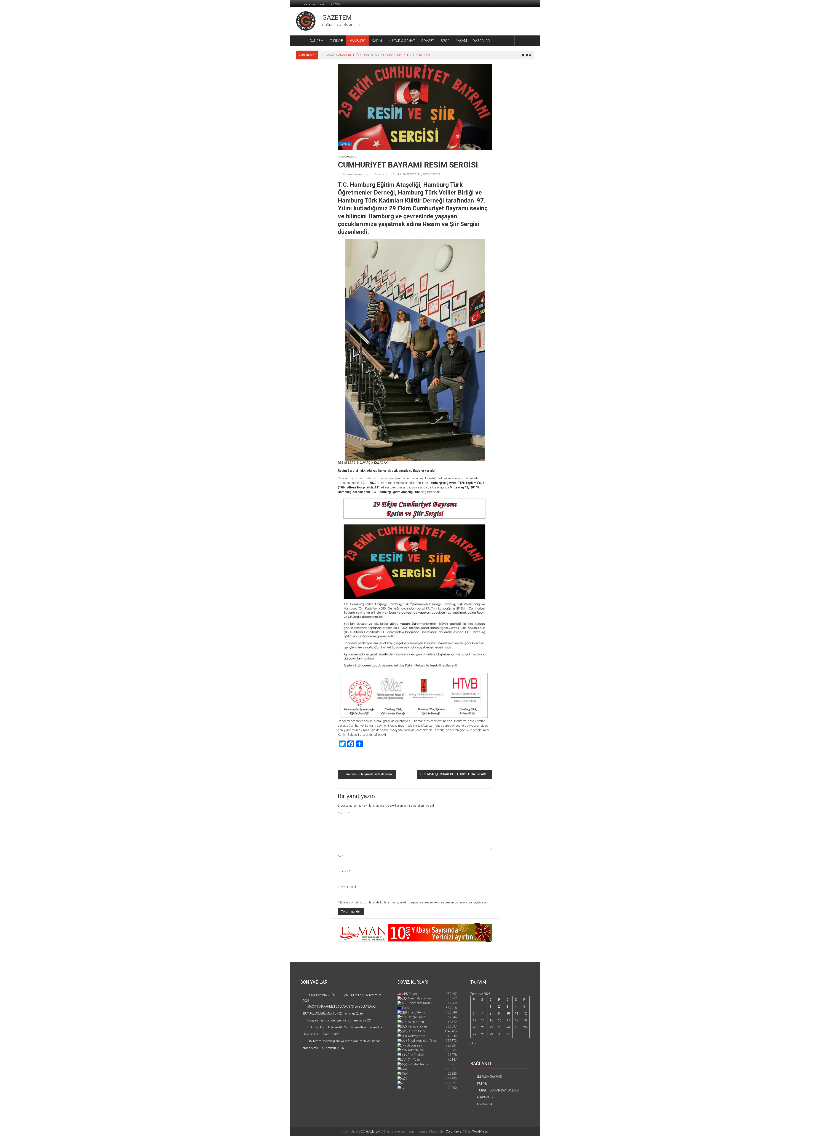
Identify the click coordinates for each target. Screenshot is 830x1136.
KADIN (377, 41)
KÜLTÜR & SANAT (401, 41)
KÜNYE (482, 1083)
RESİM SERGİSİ (432, 174)
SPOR (445, 41)
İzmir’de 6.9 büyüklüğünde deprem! (369, 774)
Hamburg (345, 144)
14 (483, 1020)
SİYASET (427, 41)
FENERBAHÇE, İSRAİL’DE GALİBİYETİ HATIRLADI (453, 774)
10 (508, 1013)
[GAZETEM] (301, 40)
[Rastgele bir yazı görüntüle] (529, 40)
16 (499, 1020)
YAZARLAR (481, 41)
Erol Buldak (485, 1104)
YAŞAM (461, 41)
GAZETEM (336, 17)
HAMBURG (358, 41)
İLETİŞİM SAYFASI (489, 1076)
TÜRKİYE (336, 41)
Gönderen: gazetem (353, 174)
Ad (341, 855)
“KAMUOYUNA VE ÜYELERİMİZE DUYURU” (335, 995)
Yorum (344, 813)
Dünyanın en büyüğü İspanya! (346, 55)
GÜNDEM (316, 41)
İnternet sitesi (347, 887)
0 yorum (379, 174)
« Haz (474, 1043)
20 (474, 1027)
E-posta (344, 871)
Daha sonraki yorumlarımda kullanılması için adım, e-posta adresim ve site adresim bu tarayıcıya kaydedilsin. (414, 902)
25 (516, 1027)
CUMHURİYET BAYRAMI (407, 174)
